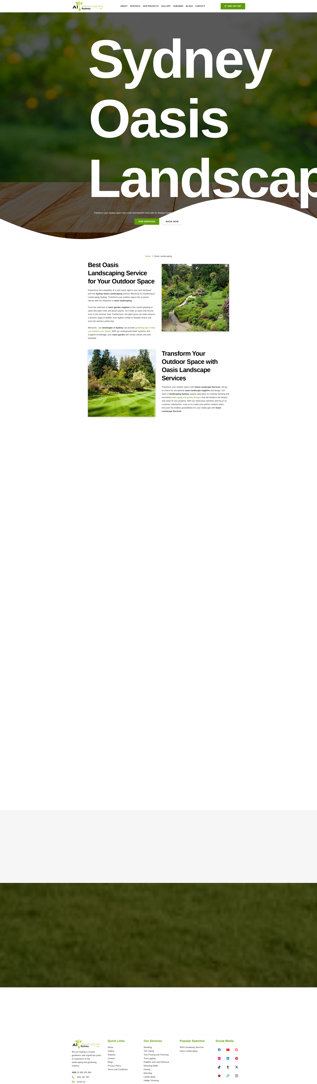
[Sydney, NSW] (92, 909)
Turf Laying (149, 1051)
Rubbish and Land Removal (156, 1062)
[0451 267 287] (92, 921)
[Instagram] (236, 1075)
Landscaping (149, 1077)
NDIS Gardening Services (192, 1047)
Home (148, 256)
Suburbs (111, 1055)
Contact (111, 1058)
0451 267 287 (105, 921)
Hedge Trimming (151, 1080)
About (110, 1047)
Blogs (110, 1062)
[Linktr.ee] (228, 1075)
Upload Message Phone (176, 931)
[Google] (236, 1049)
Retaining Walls (151, 1066)
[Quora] (219, 1075)
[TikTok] (219, 1067)
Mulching (148, 1073)
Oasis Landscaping (188, 1051)
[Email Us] (74, 1082)
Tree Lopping (150, 1058)
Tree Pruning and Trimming (156, 1055)
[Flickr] (219, 1058)
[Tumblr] (228, 1067)
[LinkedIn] (228, 1058)
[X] (236, 1067)
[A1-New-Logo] (88, 6)
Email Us (81, 1082)
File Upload (170, 959)
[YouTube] (228, 1049)
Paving (147, 1069)
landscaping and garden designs (186, 397)
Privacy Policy (114, 1066)
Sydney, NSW (106, 908)
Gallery (111, 1051)
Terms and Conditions (118, 1069)
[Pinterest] (236, 1058)
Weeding (148, 1047)
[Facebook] (219, 1049)
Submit (195, 1013)
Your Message (172, 984)
